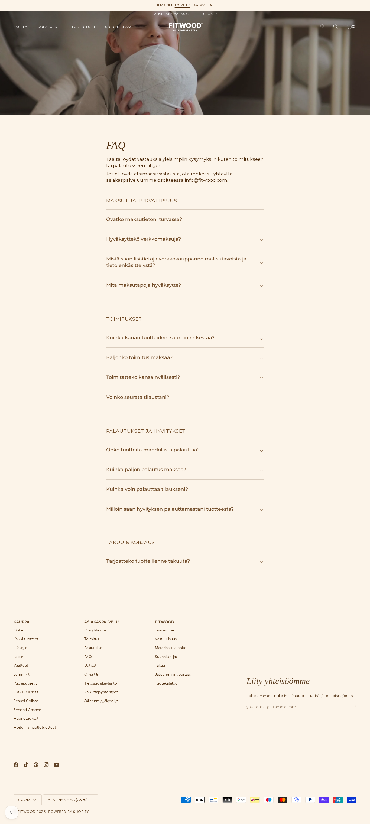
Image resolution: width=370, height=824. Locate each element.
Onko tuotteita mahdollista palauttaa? (153, 449)
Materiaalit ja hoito (171, 648)
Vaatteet (21, 665)
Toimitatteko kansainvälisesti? (143, 377)
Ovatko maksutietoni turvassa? (144, 219)
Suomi (209, 14)
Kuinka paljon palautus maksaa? (146, 469)
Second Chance (27, 710)
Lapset (19, 656)
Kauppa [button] (22, 622)
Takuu (160, 665)
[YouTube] (56, 764)
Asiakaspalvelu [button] (101, 622)
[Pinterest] (36, 764)
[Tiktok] (26, 764)
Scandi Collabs (26, 701)
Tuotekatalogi (166, 683)
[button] (22, 26)
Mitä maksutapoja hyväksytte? (143, 285)
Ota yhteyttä (95, 630)
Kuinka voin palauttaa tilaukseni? (147, 489)
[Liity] (352, 706)
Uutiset (90, 665)
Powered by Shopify (68, 812)
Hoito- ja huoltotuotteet (35, 727)
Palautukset (94, 648)
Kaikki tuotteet (26, 639)
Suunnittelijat (166, 656)
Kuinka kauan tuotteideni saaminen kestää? (160, 337)
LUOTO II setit (26, 692)
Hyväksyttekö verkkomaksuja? (143, 239)
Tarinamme (164, 630)
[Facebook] (16, 764)
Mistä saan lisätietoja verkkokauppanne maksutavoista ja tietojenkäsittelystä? (176, 262)
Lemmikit (22, 674)
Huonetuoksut (26, 718)
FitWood (27, 812)
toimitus (182, 5)
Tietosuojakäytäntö (100, 683)
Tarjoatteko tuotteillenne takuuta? (148, 561)
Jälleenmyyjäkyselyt (101, 701)
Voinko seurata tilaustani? (137, 397)
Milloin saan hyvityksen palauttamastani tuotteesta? (170, 509)
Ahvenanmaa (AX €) (172, 14)
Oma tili (91, 674)
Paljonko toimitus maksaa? (139, 357)
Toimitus (91, 639)
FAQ (88, 656)
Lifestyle (20, 648)
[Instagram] (46, 764)
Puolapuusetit (25, 683)
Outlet (19, 630)
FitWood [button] (164, 622)
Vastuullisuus (166, 639)
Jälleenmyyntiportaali (173, 674)
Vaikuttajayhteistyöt (101, 692)
